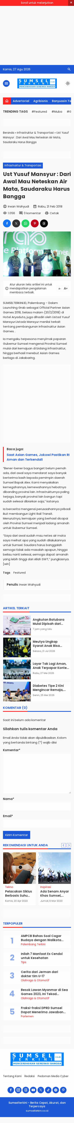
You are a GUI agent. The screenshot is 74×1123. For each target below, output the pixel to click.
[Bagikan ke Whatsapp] (25, 223)
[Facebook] (10, 1090)
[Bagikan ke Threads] (44, 223)
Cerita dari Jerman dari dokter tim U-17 (39, 974)
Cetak (54, 213)
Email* (8, 816)
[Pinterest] (63, 1090)
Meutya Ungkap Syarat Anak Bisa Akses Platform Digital (50, 646)
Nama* (8, 799)
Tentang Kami (12, 1076)
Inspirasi (45, 887)
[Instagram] (18, 1090)
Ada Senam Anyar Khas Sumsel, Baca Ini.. (54, 895)
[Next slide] (69, 845)
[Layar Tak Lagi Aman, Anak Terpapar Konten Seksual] (17, 669)
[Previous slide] (63, 845)
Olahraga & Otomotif (35, 980)
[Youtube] (33, 1090)
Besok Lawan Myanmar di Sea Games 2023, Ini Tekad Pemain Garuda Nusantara (44, 994)
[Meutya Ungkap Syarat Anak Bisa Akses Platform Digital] (17, 647)
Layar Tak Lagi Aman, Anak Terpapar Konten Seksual (51, 668)
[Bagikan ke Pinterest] (35, 223)
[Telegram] (55, 1090)
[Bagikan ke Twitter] (16, 223)
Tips (23, 962)
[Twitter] (40, 1090)
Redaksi (29, 1076)
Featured (19, 573)
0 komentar (32, 213)
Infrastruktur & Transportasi (23, 165)
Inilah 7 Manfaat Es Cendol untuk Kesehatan (42, 956)
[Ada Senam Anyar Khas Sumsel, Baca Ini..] (54, 868)
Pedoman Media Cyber (53, 1076)
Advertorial (21, 101)
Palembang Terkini (33, 944)
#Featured (39, 112)
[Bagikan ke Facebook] (7, 223)
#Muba (57, 112)
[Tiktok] (48, 1090)
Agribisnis (40, 101)
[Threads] (25, 1090)
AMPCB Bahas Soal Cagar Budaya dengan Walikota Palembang (41, 940)
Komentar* (11, 750)
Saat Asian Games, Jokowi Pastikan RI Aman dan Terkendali (38, 457)
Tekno (9, 887)
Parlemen (27, 1016)
